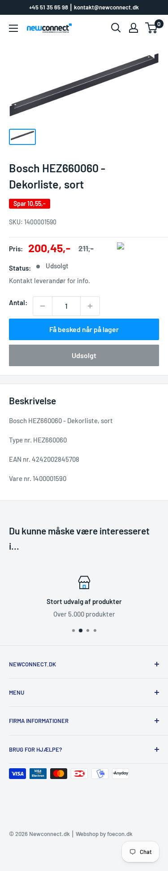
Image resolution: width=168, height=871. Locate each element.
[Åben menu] (13, 28)
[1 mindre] (42, 306)
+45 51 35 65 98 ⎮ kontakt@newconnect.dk (84, 7)
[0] (151, 27)
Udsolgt (84, 355)
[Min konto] (133, 28)
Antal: (18, 302)
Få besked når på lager (84, 329)
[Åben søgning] (116, 28)
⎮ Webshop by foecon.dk (101, 833)
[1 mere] (90, 306)
